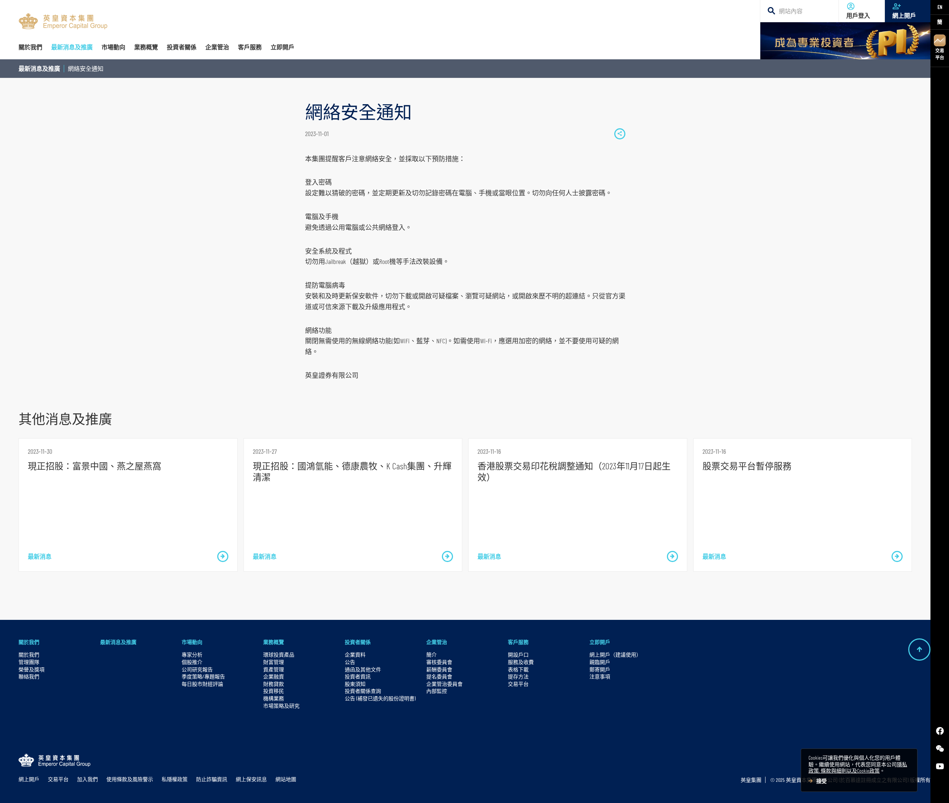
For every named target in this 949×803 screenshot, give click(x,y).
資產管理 (273, 669)
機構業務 (273, 698)
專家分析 (192, 654)
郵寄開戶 (599, 669)
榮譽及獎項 (31, 669)
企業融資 (273, 676)
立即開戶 (599, 642)
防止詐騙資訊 (211, 779)
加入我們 (87, 779)
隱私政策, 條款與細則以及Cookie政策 (858, 767)
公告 (350, 662)
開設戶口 (518, 654)
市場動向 (192, 642)
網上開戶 (904, 15)
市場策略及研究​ (281, 706)
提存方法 (518, 676)
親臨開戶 (599, 662)
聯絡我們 (29, 676)
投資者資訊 (358, 676)
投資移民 (273, 691)
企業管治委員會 (444, 684)
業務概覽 (273, 642)
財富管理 (273, 662)
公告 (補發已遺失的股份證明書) (380, 698)
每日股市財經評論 (202, 684)
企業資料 (355, 654)
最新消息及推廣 (39, 68)
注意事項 (599, 676)
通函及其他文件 (363, 669)
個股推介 (192, 662)
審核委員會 (439, 662)
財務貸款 (273, 684)
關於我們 (29, 642)
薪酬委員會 (439, 669)
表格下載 (518, 669)
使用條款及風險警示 (129, 779)
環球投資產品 (278, 654)
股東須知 (355, 684)
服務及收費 (521, 662)
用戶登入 (858, 15)
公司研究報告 (197, 669)
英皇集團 (751, 780)
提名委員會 (439, 676)
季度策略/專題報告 (203, 676)
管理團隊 (29, 662)
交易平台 (939, 54)
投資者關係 (358, 642)
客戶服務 (518, 642)
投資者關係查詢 (363, 691)
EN (940, 7)
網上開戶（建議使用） (615, 654)
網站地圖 (285, 779)
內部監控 (436, 691)
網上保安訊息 (251, 779)
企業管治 (436, 642)
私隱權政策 (175, 779)
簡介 (431, 654)
